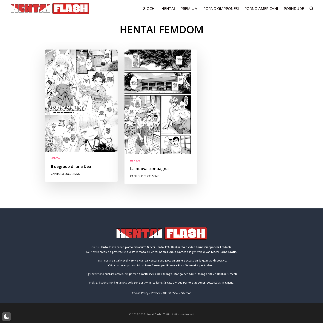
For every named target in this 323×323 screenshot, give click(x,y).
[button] (6, 316)
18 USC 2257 (170, 293)
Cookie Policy (140, 293)
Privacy (155, 293)
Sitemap (186, 293)
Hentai (56, 158)
